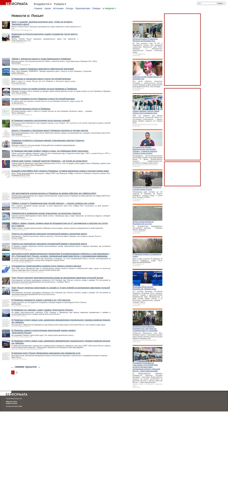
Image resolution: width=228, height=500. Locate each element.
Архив (48, 8)
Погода (69, 8)
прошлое (31, 366)
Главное (38, 8)
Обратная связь (11, 401)
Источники (58, 8)
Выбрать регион (11, 403)
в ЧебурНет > (109, 8)
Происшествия (82, 8)
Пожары (96, 8)
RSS (20, 406)
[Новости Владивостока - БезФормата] (14, 3)
